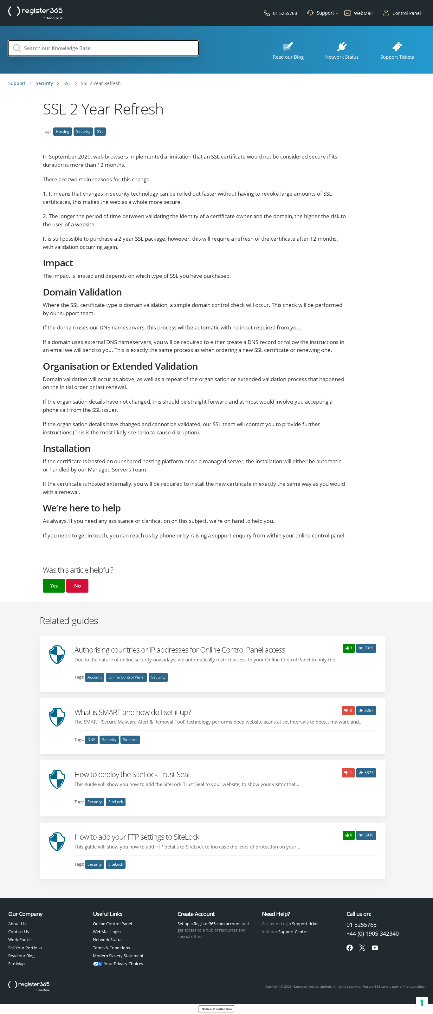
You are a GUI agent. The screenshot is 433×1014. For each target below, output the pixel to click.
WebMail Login (107, 931)
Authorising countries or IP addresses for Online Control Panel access (179, 649)
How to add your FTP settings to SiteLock (136, 836)
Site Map (16, 963)
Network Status (107, 939)
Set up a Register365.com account (209, 923)
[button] (54, 586)
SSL (100, 131)
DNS (91, 739)
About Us (17, 923)
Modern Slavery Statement (118, 956)
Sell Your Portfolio (25, 948)
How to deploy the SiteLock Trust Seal (131, 774)
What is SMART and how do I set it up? (132, 712)
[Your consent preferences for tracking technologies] (422, 1003)
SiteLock (130, 739)
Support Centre (292, 931)
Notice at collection (217, 1009)
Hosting (62, 131)
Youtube (375, 948)
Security (83, 131)
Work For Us (19, 939)
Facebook (349, 948)
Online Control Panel (126, 677)
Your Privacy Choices (123, 963)
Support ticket (305, 923)
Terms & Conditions (111, 948)
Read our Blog (21, 956)
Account (94, 677)
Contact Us (18, 931)
